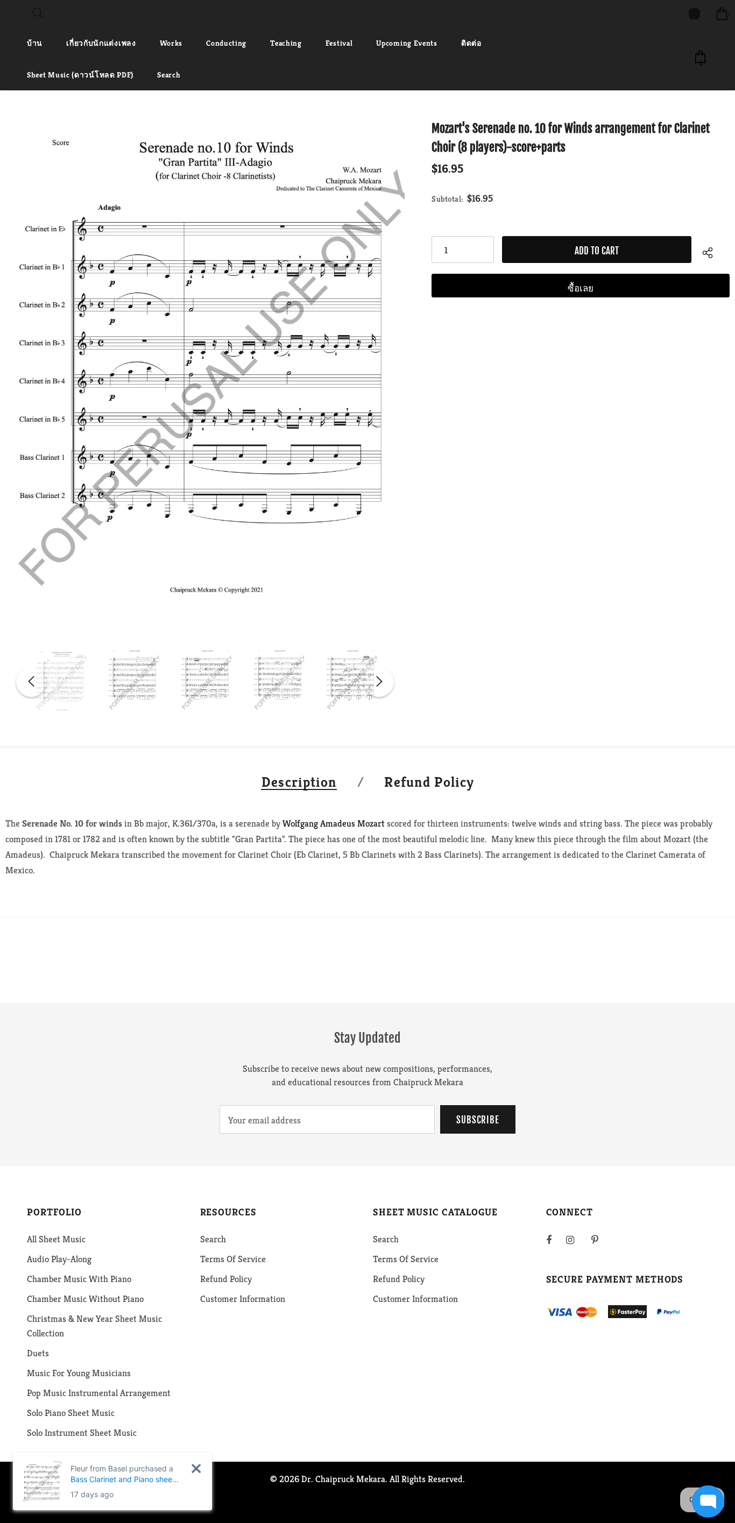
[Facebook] (556, 1239)
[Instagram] (575, 1239)
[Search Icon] (37, 13)
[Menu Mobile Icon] (6, 13)
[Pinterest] (601, 1239)
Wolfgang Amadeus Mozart (333, 823)
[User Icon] (694, 13)
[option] (205, 374)
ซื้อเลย (580, 288)
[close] (196, 1468)
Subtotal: (447, 199)
